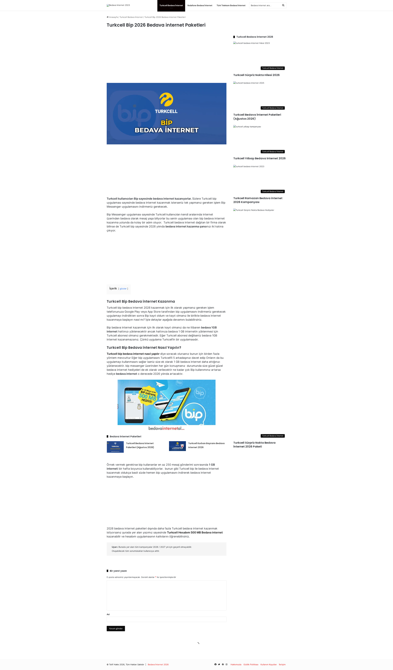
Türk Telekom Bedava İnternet (231, 5)
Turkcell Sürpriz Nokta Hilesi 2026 (256, 75)
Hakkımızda (236, 664)
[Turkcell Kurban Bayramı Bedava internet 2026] (177, 446)
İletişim (282, 664)
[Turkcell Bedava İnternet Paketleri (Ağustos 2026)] (115, 447)
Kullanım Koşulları (269, 664)
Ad (108, 614)
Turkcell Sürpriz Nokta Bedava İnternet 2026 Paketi (254, 444)
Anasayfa (113, 17)
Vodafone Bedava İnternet (199, 5)
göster (123, 288)
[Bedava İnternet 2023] (118, 5)
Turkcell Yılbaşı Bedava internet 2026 (259, 158)
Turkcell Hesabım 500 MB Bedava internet (195, 532)
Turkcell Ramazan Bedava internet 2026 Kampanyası (257, 200)
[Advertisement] (166, 56)
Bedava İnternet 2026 (158, 664)
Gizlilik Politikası (250, 664)
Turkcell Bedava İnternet (171, 5)
